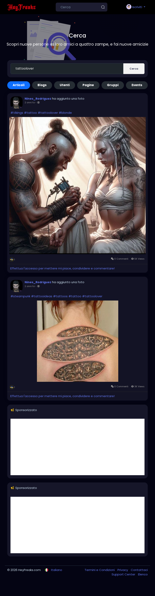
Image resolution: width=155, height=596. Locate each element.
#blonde (65, 113)
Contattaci (139, 570)
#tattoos (60, 296)
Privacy (123, 570)
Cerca (134, 69)
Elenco (143, 574)
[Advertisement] (77, 447)
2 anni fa (30, 102)
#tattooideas (41, 296)
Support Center (124, 574)
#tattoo (30, 113)
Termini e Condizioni (100, 570)
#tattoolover (48, 113)
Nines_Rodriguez (38, 99)
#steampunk (20, 296)
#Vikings (16, 113)
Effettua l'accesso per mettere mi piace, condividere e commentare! (62, 268)
